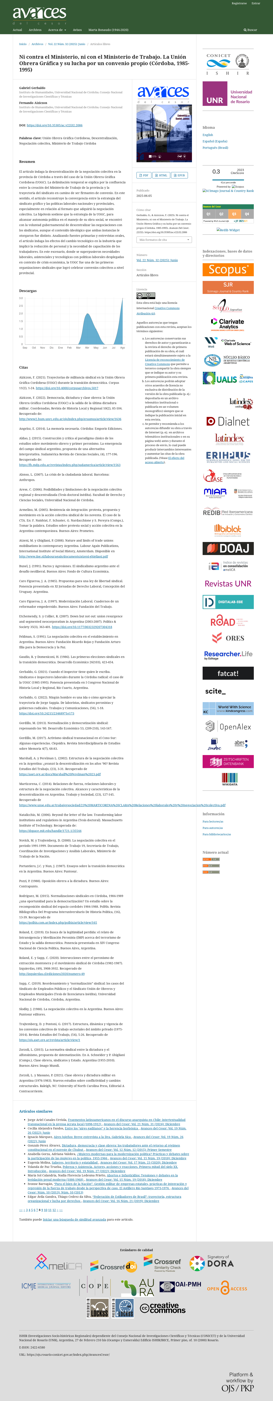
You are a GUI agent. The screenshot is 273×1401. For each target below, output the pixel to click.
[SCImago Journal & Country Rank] (228, 191)
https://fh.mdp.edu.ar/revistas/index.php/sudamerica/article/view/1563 (70, 465)
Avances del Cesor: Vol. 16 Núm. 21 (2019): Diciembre (121, 1201)
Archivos (35, 30)
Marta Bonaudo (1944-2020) (108, 30)
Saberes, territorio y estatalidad (75, 1162)
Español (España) (215, 141)
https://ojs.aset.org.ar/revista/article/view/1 (49, 1040)
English (208, 135)
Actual (17, 30)
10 (45, 1210)
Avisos (77, 30)
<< (21, 1210)
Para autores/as (213, 828)
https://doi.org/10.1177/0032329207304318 (82, 627)
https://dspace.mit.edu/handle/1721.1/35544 (50, 831)
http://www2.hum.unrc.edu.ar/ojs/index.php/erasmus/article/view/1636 (70, 419)
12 (54, 1210)
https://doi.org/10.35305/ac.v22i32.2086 (55, 125)
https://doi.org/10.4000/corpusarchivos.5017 (67, 388)
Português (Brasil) (215, 148)
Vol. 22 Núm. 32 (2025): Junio (66, 44)
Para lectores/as (213, 821)
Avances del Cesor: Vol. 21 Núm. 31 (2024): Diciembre (142, 1124)
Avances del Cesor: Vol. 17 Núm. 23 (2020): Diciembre (138, 1162)
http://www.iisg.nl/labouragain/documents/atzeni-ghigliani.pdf (63, 556)
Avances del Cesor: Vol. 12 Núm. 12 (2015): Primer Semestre (129, 1150)
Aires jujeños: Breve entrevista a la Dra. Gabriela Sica (93, 1137)
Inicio (23, 44)
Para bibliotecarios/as (217, 834)
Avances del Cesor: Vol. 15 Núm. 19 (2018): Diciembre (148, 1158)
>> (61, 1210)
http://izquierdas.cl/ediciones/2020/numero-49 (52, 974)
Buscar (252, 30)
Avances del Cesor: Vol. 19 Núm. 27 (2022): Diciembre (87, 1171)
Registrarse (239, 3)
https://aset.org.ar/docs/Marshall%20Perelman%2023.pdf (60, 774)
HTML (162, 175)
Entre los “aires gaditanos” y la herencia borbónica (102, 1128)
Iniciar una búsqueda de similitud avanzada (74, 1219)
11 (50, 1210)
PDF (145, 175)
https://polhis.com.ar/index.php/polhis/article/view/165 (58, 922)
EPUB (181, 175)
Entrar (256, 3)
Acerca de (56, 30)
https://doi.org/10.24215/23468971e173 (46, 713)
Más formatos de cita (153, 240)
